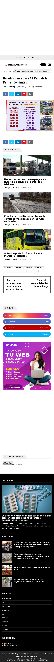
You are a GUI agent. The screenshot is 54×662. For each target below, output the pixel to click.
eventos (4, 614)
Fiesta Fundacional (27, 660)
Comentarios (11, 645)
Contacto (43, 659)
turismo (5, 629)
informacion (39, 267)
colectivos (8, 267)
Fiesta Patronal (43, 660)
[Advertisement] (27, 27)
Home (10, 659)
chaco (4, 602)
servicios (22, 271)
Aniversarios (13, 660)
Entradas (10, 643)
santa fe (5, 625)
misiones (5, 621)
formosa (5, 618)
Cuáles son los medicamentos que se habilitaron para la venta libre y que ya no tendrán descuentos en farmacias (26, 517)
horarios (28, 267)
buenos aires (6, 598)
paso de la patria (10, 271)
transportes (39, 87)
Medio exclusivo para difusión (26, 659)
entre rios (5, 610)
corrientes (18, 267)
